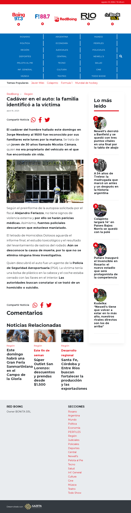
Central (62, 56)
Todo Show (99, 76)
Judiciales (62, 50)
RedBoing (13, 94)
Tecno (62, 63)
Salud (98, 63)
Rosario (25, 36)
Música (25, 76)
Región (25, 50)
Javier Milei (37, 82)
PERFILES (99, 43)
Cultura (62, 69)
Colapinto (52, 82)
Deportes (25, 56)
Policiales (98, 50)
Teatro (61, 76)
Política (25, 43)
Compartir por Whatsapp (33, 119)
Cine (98, 69)
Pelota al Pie (25, 63)
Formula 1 (66, 82)
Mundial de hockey (86, 82)
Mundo (98, 36)
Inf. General (25, 69)
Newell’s (98, 56)
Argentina (62, 36)
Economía (62, 43)
